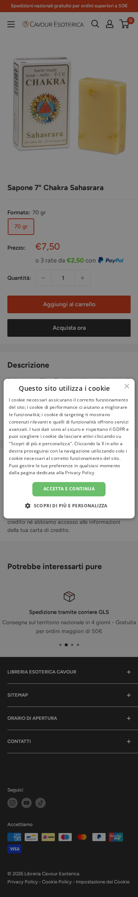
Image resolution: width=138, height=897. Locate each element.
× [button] (126, 386)
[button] (69, 505)
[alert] (69, 448)
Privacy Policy (79, 473)
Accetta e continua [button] (69, 489)
